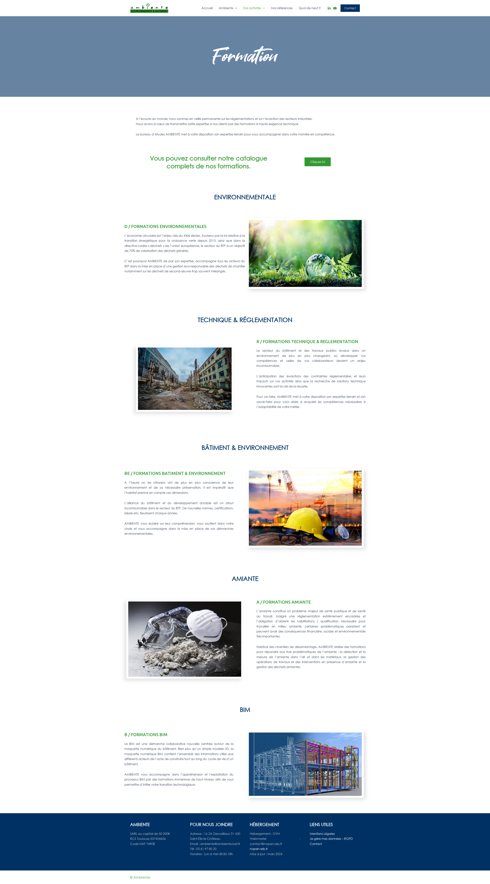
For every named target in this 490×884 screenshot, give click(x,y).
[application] (235, 8)
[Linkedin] (329, 8)
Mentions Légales (322, 834)
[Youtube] (335, 8)
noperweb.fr (259, 849)
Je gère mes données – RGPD (331, 839)
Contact (316, 844)
